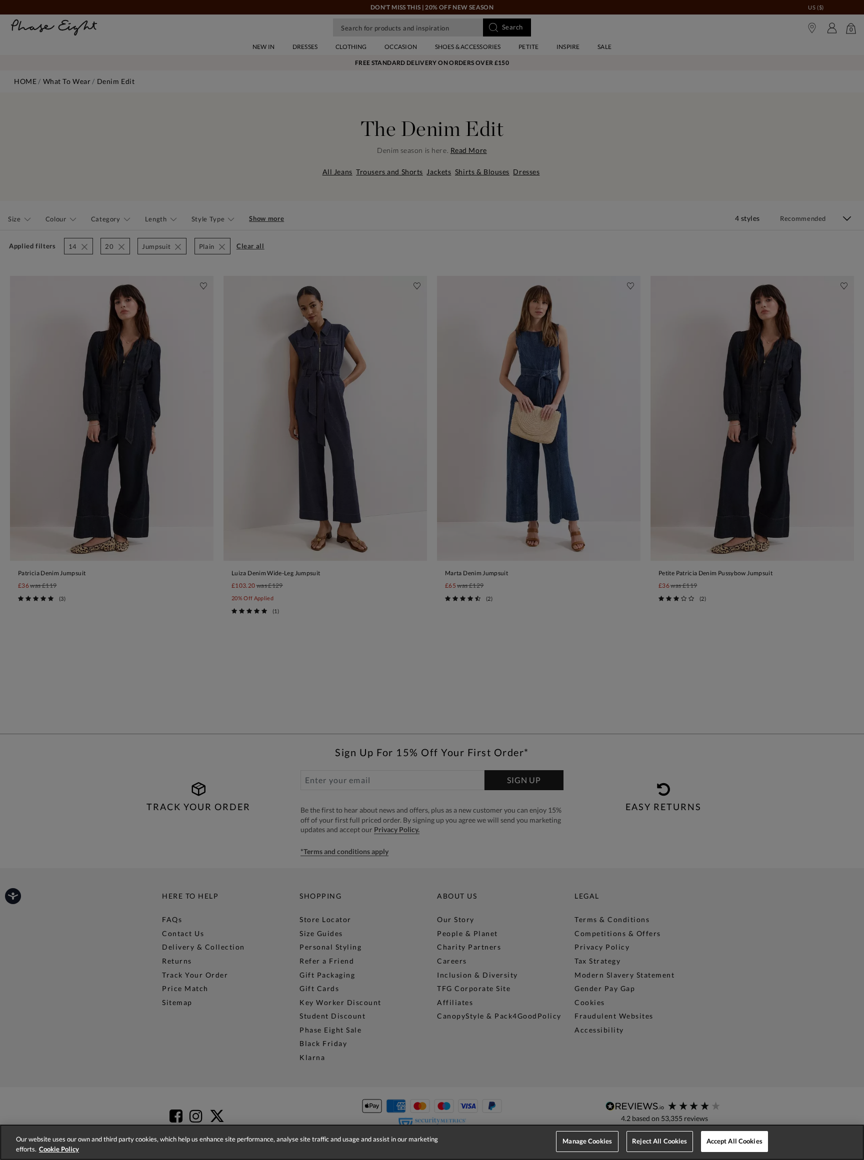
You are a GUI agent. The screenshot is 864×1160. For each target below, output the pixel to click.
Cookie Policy (59, 1149)
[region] (432, 1142)
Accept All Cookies (734, 1141)
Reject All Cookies (659, 1141)
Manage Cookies (587, 1141)
